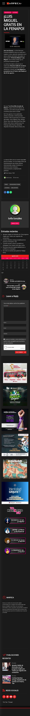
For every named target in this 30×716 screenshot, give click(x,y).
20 (14, 265)
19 (10, 265)
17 (3, 265)
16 (26, 264)
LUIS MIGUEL (7, 187)
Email (5, 328)
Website (5, 333)
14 (18, 264)
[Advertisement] (15, 90)
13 (14, 264)
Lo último (15, 12)
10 (3, 264)
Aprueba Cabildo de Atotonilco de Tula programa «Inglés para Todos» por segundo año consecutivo (15, 236)
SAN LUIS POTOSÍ (14, 187)
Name (5, 322)
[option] (15, 41)
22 (22, 265)
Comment (6, 305)
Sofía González (9, 177)
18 (7, 265)
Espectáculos (8, 12)
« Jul (2, 272)
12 (10, 264)
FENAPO (6, 184)
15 (22, 264)
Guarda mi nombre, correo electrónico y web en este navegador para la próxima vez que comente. (15, 341)
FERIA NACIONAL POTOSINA (15, 184)
